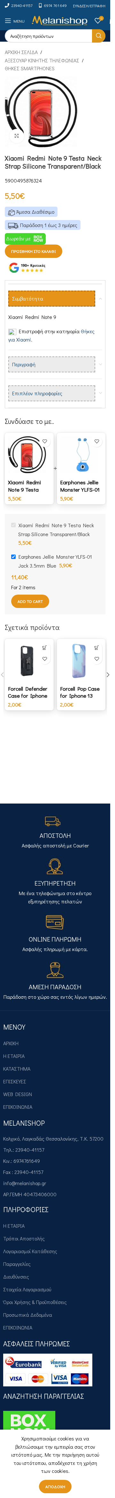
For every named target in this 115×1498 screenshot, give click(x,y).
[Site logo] (59, 20)
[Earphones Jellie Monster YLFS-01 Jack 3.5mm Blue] (81, 455)
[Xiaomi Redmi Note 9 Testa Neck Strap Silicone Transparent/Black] (29, 455)
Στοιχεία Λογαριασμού (27, 1289)
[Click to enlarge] (17, 136)
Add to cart (30, 601)
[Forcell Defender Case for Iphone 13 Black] (29, 661)
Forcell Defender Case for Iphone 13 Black (27, 696)
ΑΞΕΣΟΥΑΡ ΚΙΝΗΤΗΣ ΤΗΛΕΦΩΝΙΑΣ (42, 60)
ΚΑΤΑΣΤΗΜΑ (16, 1068)
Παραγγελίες (17, 1263)
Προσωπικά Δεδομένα (27, 1314)
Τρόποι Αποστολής (24, 1238)
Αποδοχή (55, 1486)
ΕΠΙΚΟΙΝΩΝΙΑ (17, 1106)
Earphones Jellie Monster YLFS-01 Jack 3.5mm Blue (80, 489)
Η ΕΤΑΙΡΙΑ (14, 1056)
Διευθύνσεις (16, 1276)
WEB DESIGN (17, 1094)
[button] (44, 647)
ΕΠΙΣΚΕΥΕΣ (14, 1081)
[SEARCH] (98, 36)
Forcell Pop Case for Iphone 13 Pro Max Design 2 (80, 699)
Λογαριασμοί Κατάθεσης (30, 1251)
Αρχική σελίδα (21, 52)
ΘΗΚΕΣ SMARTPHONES (30, 68)
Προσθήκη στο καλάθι (33, 251)
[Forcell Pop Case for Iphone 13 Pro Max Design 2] (81, 661)
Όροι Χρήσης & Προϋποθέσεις (35, 1302)
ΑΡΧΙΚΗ (11, 1043)
